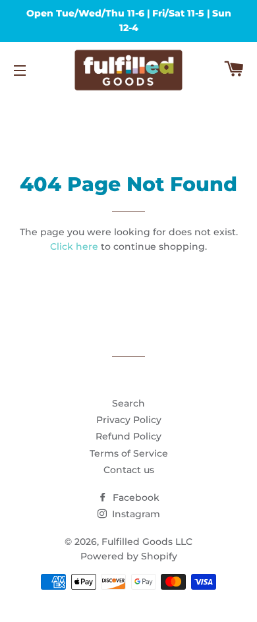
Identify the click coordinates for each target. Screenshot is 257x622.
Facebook (134, 497)
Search (128, 403)
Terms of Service (129, 453)
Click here (74, 246)
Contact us (128, 470)
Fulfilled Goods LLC (146, 542)
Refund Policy (128, 436)
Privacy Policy (128, 420)
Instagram (134, 514)
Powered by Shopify (128, 556)
